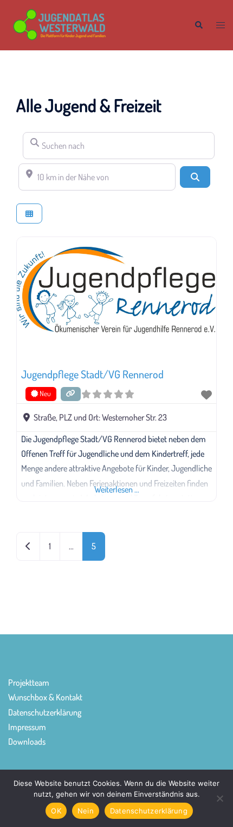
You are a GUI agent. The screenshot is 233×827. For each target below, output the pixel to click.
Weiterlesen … (116, 489)
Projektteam (28, 682)
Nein (85, 810)
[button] (198, 25)
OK (56, 810)
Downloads (27, 741)
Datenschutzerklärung (44, 712)
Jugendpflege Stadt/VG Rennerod (92, 374)
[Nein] (219, 798)
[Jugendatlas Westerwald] (93, 23)
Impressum (27, 726)
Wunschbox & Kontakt (45, 697)
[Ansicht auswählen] (29, 214)
